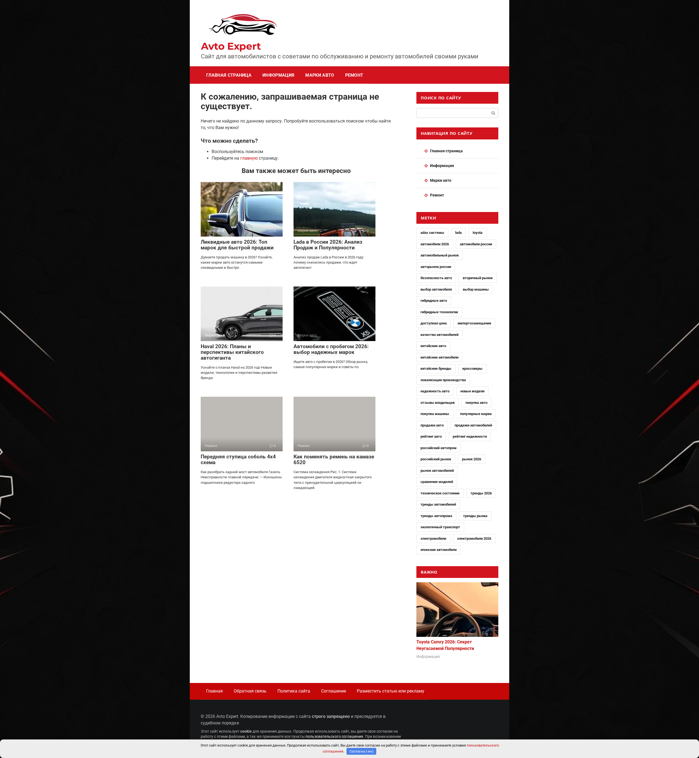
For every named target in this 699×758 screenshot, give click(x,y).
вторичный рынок (478, 278)
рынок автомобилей (437, 470)
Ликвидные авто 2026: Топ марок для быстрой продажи (237, 245)
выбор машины (476, 289)
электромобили (433, 538)
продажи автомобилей (473, 425)
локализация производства (443, 380)
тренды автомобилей (438, 504)
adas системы (432, 233)
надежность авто (434, 391)
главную (249, 158)
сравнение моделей (436, 482)
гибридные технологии (439, 312)
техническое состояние (440, 493)
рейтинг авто (431, 436)
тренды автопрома (436, 516)
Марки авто (319, 75)
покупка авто (476, 403)
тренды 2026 (481, 493)
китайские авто (433, 346)
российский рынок (435, 459)
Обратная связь (250, 691)
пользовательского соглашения (334, 736)
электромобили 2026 (474, 538)
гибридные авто (433, 301)
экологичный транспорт (440, 527)
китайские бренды (435, 368)
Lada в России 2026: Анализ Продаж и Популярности (328, 245)
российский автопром (438, 448)
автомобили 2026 (434, 244)
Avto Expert (231, 46)
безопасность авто (436, 278)
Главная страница (228, 75)
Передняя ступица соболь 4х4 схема (238, 459)
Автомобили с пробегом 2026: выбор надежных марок (331, 349)
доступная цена (433, 323)
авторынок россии (435, 267)
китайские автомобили (439, 357)
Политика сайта (293, 691)
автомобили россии (476, 244)
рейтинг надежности (470, 436)
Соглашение (333, 691)
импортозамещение (474, 323)
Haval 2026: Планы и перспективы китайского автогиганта (232, 352)
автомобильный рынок (439, 255)
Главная (214, 691)
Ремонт (354, 75)
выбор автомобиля (436, 289)
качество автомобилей (439, 335)
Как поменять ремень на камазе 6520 (334, 459)
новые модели (472, 391)
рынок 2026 (471, 459)
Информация (278, 75)
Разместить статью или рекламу (390, 691)
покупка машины (434, 414)
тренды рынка (475, 516)
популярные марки (475, 414)
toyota (477, 233)
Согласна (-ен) (362, 751)
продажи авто (432, 425)
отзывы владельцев (437, 403)
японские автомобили (438, 550)
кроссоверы (472, 368)
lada (458, 233)
